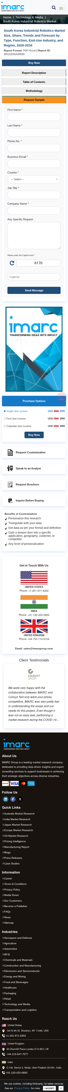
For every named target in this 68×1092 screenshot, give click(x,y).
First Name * (14, 109)
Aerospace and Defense (18, 937)
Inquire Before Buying (30, 500)
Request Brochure (27, 484)
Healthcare (10, 987)
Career (8, 878)
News (7, 917)
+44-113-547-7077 (17, 1054)
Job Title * (13, 188)
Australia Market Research (19, 813)
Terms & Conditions (15, 883)
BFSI (7, 954)
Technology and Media (17, 1004)
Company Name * (18, 203)
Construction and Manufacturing (22, 965)
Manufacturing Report (16, 846)
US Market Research (16, 835)
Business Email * (17, 156)
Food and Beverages (16, 982)
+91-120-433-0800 (16, 1072)
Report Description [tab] (34, 72)
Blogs (7, 852)
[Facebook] (13, 799)
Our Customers (13, 900)
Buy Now (34, 62)
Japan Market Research (18, 824)
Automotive (10, 948)
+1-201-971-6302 (16, 1035)
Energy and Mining (15, 976)
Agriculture (10, 943)
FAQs (7, 911)
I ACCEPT (49, 1088)
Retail (7, 998)
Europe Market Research (18, 830)
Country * (13, 172)
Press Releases (13, 857)
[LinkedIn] (5, 799)
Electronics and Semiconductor (22, 971)
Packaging (10, 993)
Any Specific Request (20, 219)
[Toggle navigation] (61, 8)
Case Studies (11, 863)
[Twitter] (20, 799)
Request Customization (31, 452)
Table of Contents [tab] (34, 81)
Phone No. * (14, 141)
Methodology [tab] (34, 90)
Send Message (34, 290)
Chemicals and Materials (18, 959)
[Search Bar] (54, 7)
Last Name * (14, 125)
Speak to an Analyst (28, 468)
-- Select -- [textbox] (17, 179)
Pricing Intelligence (15, 841)
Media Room (11, 895)
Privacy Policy (22, 1088)
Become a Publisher (15, 906)
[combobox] (34, 179)
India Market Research (17, 819)
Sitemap (9, 922)
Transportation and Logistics (20, 1009)
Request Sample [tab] (34, 99)
